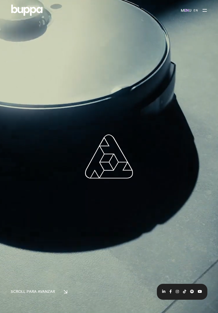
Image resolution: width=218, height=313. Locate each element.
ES (187, 10)
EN (196, 10)
